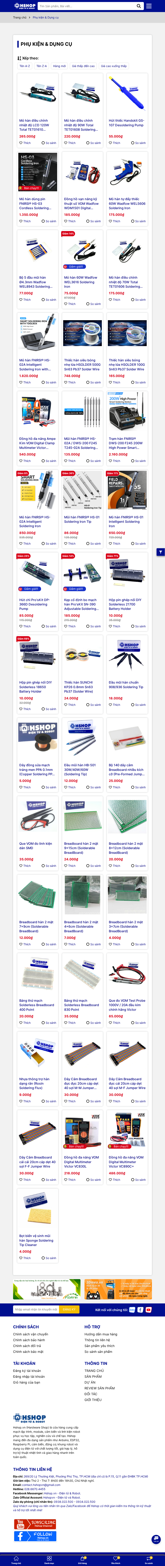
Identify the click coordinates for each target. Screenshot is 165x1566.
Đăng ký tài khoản (27, 1371)
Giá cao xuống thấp (114, 66)
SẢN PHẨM (93, 1376)
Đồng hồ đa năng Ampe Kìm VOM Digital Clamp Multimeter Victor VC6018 (37, 443)
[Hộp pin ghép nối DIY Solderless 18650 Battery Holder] (37, 655)
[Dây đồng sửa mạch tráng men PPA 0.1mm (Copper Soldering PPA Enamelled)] (37, 738)
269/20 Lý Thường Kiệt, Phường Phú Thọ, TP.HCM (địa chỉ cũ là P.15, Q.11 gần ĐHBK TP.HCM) (86, 1476)
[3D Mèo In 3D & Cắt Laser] (118, 1289)
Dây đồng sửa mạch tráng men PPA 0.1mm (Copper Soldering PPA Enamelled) (36, 769)
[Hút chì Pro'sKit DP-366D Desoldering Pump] (37, 572)
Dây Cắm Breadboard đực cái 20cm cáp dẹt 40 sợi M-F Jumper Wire (127, 1083)
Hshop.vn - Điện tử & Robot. (62, 1493)
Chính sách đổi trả (27, 1346)
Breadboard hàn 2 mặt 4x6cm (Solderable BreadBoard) (81, 926)
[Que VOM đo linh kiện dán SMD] (37, 816)
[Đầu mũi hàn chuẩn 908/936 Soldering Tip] (127, 655)
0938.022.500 (63, 1501)
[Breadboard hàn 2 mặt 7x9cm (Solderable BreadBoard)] (37, 895)
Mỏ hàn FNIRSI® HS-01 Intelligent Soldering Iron (126, 521)
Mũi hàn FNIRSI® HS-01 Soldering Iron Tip (82, 519)
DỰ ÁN (90, 1382)
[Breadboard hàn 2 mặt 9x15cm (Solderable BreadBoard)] (82, 816)
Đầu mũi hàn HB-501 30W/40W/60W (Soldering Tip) (80, 769)
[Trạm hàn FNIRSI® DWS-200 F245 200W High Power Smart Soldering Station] (127, 411)
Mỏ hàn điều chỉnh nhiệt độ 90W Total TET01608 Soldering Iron (79, 125)
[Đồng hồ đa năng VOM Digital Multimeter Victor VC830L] (82, 1130)
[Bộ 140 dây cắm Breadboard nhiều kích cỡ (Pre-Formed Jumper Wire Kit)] (127, 738)
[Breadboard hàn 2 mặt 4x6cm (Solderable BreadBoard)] (82, 895)
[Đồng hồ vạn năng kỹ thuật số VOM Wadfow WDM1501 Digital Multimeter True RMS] (82, 172)
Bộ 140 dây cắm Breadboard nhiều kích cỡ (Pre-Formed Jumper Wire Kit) (127, 769)
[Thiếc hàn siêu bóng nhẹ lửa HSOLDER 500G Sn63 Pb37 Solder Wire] (82, 333)
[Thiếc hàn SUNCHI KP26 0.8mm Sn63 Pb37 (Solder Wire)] (82, 655)
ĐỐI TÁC (91, 1394)
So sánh (51, 143)
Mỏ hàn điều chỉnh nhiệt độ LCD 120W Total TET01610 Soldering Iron (34, 125)
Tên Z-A (41, 66)
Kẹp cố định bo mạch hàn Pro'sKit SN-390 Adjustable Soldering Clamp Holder (80, 604)
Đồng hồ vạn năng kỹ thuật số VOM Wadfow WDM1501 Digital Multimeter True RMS (81, 203)
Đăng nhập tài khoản (29, 1376)
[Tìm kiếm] (139, 6)
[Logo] (25, 6)
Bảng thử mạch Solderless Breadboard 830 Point (81, 1005)
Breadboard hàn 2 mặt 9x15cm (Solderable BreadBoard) (81, 848)
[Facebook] (140, 1309)
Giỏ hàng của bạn (26, 1382)
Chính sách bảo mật (28, 1352)
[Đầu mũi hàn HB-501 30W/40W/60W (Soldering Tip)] (82, 738)
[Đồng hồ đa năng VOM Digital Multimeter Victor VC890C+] (127, 1130)
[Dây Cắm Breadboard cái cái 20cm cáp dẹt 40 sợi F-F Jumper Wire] (37, 1130)
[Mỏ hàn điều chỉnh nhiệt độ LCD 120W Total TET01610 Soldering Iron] (37, 93)
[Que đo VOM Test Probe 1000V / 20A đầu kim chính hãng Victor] (127, 973)
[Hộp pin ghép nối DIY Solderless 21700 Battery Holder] (127, 572)
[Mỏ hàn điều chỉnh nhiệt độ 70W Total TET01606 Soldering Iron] (127, 250)
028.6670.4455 (34, 1489)
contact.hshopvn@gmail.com (41, 1485)
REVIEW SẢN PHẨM (100, 1388)
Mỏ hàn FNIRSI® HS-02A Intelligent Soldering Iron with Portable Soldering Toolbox (34, 364)
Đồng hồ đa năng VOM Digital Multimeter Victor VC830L (81, 1161)
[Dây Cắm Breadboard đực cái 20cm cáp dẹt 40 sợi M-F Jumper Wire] (127, 1052)
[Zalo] (132, 1309)
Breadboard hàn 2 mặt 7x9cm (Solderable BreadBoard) (36, 926)
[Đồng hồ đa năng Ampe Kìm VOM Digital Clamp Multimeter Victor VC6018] (37, 411)
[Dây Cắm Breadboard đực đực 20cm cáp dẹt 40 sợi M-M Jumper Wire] (82, 1052)
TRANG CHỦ (94, 1371)
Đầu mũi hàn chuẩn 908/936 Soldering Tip (126, 684)
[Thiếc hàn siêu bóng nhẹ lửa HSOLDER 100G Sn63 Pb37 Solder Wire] (127, 333)
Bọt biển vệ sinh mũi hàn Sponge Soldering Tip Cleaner (36, 1240)
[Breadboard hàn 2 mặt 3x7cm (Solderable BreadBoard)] (127, 895)
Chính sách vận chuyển (30, 1334)
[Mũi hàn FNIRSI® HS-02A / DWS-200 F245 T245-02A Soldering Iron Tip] (82, 411)
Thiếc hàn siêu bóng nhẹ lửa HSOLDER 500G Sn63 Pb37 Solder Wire (82, 364)
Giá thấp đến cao (83, 66)
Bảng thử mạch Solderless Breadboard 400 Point (36, 1005)
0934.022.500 (85, 1501)
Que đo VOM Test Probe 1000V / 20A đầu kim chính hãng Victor (127, 1005)
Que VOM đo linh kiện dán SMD (35, 846)
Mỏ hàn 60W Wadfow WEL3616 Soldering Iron (80, 281)
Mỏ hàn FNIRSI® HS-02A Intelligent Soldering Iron (34, 521)
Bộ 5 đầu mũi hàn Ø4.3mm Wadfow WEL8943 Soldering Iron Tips (34, 282)
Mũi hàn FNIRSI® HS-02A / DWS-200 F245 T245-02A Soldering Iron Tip (80, 443)
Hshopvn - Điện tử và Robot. (62, 1497)
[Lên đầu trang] (156, 1550)
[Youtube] (148, 1309)
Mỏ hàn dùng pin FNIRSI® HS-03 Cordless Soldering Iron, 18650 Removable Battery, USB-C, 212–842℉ (37, 203)
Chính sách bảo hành (29, 1340)
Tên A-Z (25, 66)
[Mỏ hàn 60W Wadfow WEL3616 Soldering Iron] (82, 250)
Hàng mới (59, 66)
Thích (27, 143)
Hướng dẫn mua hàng (101, 1334)
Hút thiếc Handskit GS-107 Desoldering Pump (126, 122)
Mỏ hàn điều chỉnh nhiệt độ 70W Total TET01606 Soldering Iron (124, 282)
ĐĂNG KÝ (69, 1309)
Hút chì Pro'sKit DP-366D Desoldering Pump (34, 604)
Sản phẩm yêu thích (99, 1346)
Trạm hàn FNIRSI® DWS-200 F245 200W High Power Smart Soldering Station (126, 443)
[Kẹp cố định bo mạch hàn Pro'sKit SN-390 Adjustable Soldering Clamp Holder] (82, 572)
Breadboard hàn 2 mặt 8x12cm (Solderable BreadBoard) (126, 848)
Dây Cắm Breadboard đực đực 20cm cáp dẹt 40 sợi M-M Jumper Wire (81, 1083)
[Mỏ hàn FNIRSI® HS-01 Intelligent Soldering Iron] (127, 490)
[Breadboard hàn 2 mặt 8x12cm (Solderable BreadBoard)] (127, 816)
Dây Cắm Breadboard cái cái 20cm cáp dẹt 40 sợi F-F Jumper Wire (37, 1161)
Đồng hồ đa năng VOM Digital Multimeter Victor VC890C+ (126, 1161)
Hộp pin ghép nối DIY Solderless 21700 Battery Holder (125, 604)
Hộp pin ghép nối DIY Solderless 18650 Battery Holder (35, 686)
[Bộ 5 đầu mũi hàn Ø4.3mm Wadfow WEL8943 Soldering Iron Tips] (37, 250)
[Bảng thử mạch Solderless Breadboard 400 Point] (37, 973)
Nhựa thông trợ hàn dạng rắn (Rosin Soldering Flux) (34, 1083)
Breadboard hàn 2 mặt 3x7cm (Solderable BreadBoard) (126, 926)
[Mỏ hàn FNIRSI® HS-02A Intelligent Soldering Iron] (37, 490)
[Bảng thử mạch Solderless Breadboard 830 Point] (82, 973)
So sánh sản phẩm (98, 1352)
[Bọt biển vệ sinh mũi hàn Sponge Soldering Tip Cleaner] (37, 1209)
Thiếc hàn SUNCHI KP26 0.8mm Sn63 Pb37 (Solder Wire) (78, 686)
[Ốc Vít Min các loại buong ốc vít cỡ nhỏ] (46, 1289)
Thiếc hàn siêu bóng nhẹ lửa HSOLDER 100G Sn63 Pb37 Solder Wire (127, 364)
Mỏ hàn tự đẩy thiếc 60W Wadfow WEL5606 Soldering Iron (127, 203)
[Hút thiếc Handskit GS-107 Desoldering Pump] (127, 93)
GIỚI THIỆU (93, 1400)
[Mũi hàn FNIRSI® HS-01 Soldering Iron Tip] (82, 490)
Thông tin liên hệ (97, 1340)
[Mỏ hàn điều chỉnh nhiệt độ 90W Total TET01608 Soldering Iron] (82, 93)
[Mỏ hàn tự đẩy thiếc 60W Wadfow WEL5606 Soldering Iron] (127, 172)
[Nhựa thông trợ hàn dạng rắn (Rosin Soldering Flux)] (37, 1052)
